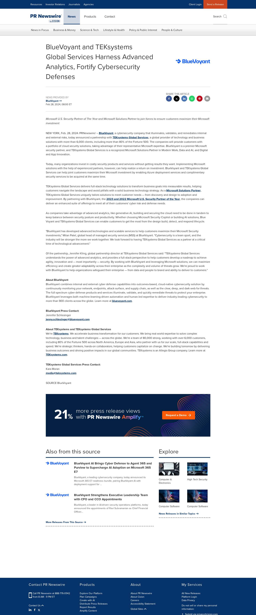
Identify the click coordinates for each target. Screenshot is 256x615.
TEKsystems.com (56, 355)
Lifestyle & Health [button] (114, 30)
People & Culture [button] (172, 30)
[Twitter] (39, 610)
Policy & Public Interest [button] (143, 30)
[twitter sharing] (177, 99)
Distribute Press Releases (94, 603)
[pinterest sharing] (200, 99)
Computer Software (169, 506)
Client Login (195, 4)
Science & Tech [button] (89, 30)
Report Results (88, 607)
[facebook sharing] (169, 99)
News (72, 16)
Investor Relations (55, 4)
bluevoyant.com (122, 301)
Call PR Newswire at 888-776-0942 (51, 593)
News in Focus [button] (40, 30)
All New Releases (191, 593)
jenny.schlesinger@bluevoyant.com (68, 319)
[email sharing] (207, 99)
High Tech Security (197, 479)
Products (90, 16)
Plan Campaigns (88, 596)
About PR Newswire (141, 593)
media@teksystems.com (61, 373)
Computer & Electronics (165, 481)
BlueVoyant (106, 133)
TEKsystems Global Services (130, 137)
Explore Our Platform (91, 593)
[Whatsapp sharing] (192, 99)
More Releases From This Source (64, 522)
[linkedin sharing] (184, 99)
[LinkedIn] (30, 610)
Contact (109, 16)
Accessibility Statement (143, 603)
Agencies (89, 4)
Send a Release (215, 4)
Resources (36, 4)
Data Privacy (188, 600)
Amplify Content (88, 610)
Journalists (74, 4)
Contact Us (35, 605)
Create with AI (87, 600)
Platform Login (189, 596)
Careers (135, 600)
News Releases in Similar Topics (177, 513)
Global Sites (137, 609)
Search (217, 16)
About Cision (137, 596)
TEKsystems (61, 334)
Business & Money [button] (64, 30)
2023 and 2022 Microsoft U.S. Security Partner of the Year (143, 199)
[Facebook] (34, 610)
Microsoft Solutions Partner (183, 190)
